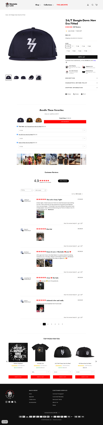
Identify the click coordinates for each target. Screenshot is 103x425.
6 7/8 (68, 46)
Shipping (67, 38)
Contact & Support (58, 393)
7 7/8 (85, 51)
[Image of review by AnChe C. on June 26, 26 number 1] (40, 263)
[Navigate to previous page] (40, 324)
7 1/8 (77, 46)
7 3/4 (79, 51)
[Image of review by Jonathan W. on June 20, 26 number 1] (40, 285)
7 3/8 (89, 46)
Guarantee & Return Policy (76, 83)
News (54, 405)
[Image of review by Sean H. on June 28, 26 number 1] (40, 237)
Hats (30, 393)
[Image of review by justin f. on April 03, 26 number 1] (40, 308)
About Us (55, 402)
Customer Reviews (58, 396)
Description (70, 78)
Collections (48, 5)
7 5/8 (73, 51)
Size (67, 43)
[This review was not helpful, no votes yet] (81, 223)
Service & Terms (57, 399)
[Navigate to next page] (62, 324)
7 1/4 (83, 46)
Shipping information (74, 87)
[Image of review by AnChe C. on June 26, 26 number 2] (48, 263)
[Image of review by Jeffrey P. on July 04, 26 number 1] (40, 214)
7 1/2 (68, 51)
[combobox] (26, 190)
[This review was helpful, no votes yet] (78, 223)
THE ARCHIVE (62, 5)
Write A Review (63, 180)
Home (7, 14)
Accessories (32, 402)
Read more (51, 209)
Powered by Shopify (57, 419)
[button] (19, 159)
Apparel (31, 396)
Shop (37, 5)
